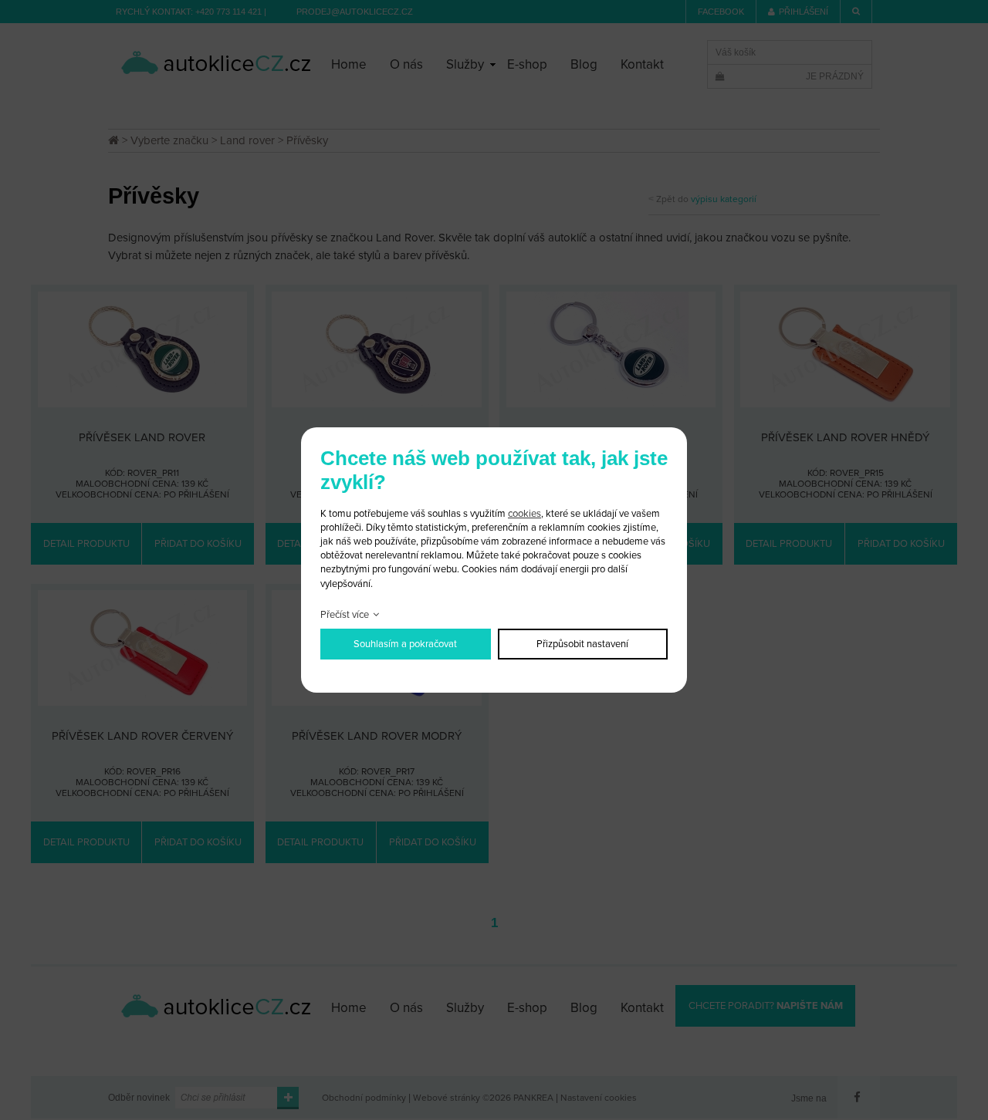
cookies (524, 514)
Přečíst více (344, 615)
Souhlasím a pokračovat (405, 644)
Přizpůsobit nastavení (582, 644)
